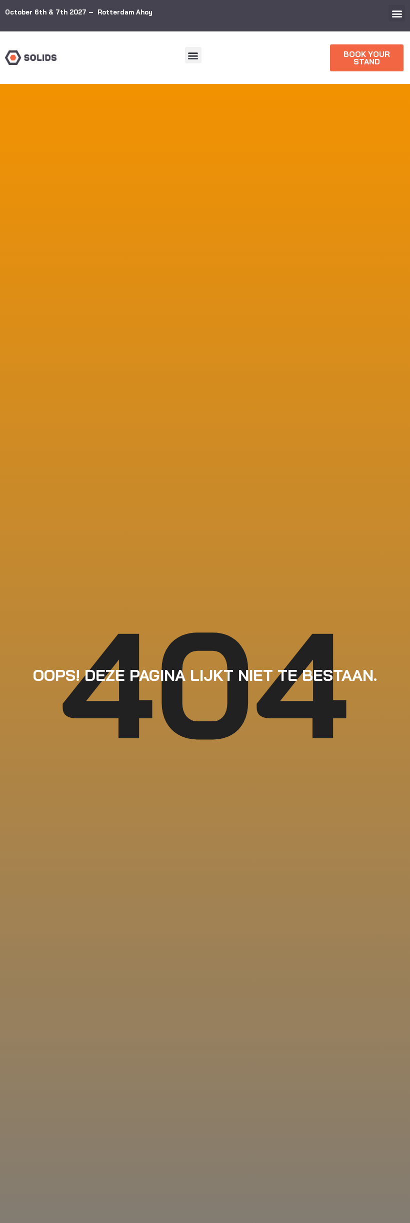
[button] (396, 13)
